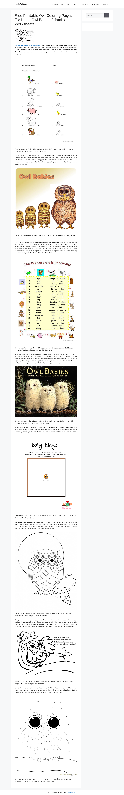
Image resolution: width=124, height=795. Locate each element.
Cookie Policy (65, 4)
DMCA (74, 4)
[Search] (106, 15)
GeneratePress (71, 792)
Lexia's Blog (21, 4)
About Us (55, 4)
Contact (105, 4)
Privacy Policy (84, 4)
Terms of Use (96, 4)
